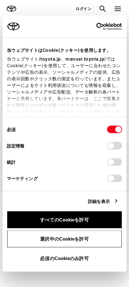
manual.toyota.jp (84, 58)
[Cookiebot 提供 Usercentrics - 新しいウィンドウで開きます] (94, 26)
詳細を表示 (99, 201)
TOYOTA (11, 9)
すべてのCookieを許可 (64, 219)
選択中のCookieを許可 (64, 239)
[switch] (114, 145)
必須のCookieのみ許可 (64, 258)
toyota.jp (50, 58)
